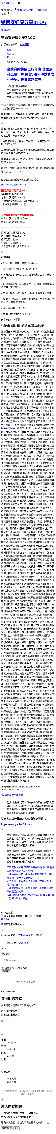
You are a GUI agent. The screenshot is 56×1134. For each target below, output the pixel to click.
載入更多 (6, 954)
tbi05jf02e (5, 919)
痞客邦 (21, 935)
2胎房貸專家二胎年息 (12, 795)
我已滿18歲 (7, 1128)
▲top (3, 948)
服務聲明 (31, 1094)
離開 (16, 1128)
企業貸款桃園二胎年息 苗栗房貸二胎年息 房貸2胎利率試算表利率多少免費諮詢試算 (30, 74)
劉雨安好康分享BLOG (24, 22)
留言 (28, 935)
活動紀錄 (23, 943)
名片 (9, 57)
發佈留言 (6, 971)
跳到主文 (5, 30)
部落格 (10, 54)
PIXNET (13, 1091)
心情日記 (24, 44)
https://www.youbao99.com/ (14, 184)
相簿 (9, 50)
